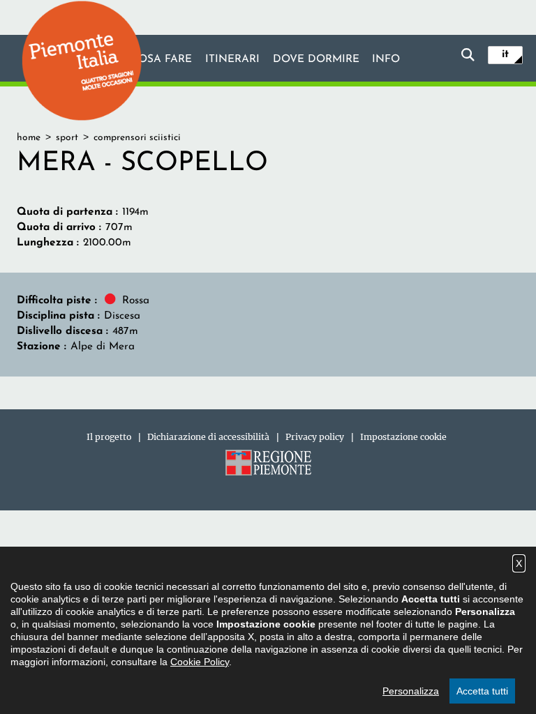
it (505, 54)
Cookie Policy (199, 661)
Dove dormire (316, 59)
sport (67, 137)
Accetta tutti (482, 691)
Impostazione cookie (403, 437)
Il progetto (109, 437)
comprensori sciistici (137, 137)
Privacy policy (314, 437)
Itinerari (232, 59)
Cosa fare (161, 59)
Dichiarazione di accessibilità (208, 437)
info (386, 59)
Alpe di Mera (102, 346)
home (28, 137)
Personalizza (410, 691)
